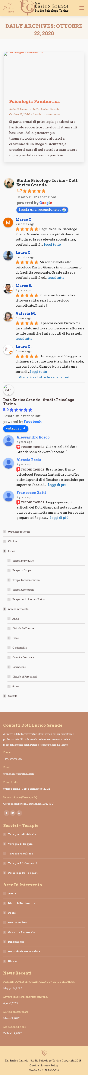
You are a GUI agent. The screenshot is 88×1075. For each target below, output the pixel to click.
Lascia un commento (46, 114)
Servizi (12, 551)
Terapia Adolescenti (23, 589)
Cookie (34, 1065)
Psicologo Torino (20, 531)
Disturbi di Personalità (24, 676)
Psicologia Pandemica (34, 101)
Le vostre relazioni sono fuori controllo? (25, 996)
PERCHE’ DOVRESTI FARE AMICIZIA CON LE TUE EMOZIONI (39, 981)
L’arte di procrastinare (15, 1011)
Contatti (13, 695)
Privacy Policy (50, 1065)
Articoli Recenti (19, 109)
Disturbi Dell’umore (23, 628)
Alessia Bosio (28, 460)
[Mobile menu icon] (82, 8)
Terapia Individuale (23, 560)
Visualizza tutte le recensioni (44, 377)
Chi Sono (13, 541)
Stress (15, 686)
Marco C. (24, 220)
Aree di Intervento (18, 609)
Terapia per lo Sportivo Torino (28, 599)
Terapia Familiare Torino (26, 580)
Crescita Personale (23, 657)
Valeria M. (26, 314)
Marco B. (24, 286)
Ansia (15, 618)
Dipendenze (19, 666)
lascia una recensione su (40, 209)
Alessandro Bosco (33, 437)
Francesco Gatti (31, 493)
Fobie (15, 638)
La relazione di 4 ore (14, 1026)
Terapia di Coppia (21, 570)
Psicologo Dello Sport (23, 872)
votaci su (14, 428)
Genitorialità (19, 647)
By (45, 109)
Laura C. (24, 253)
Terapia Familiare (20, 853)
